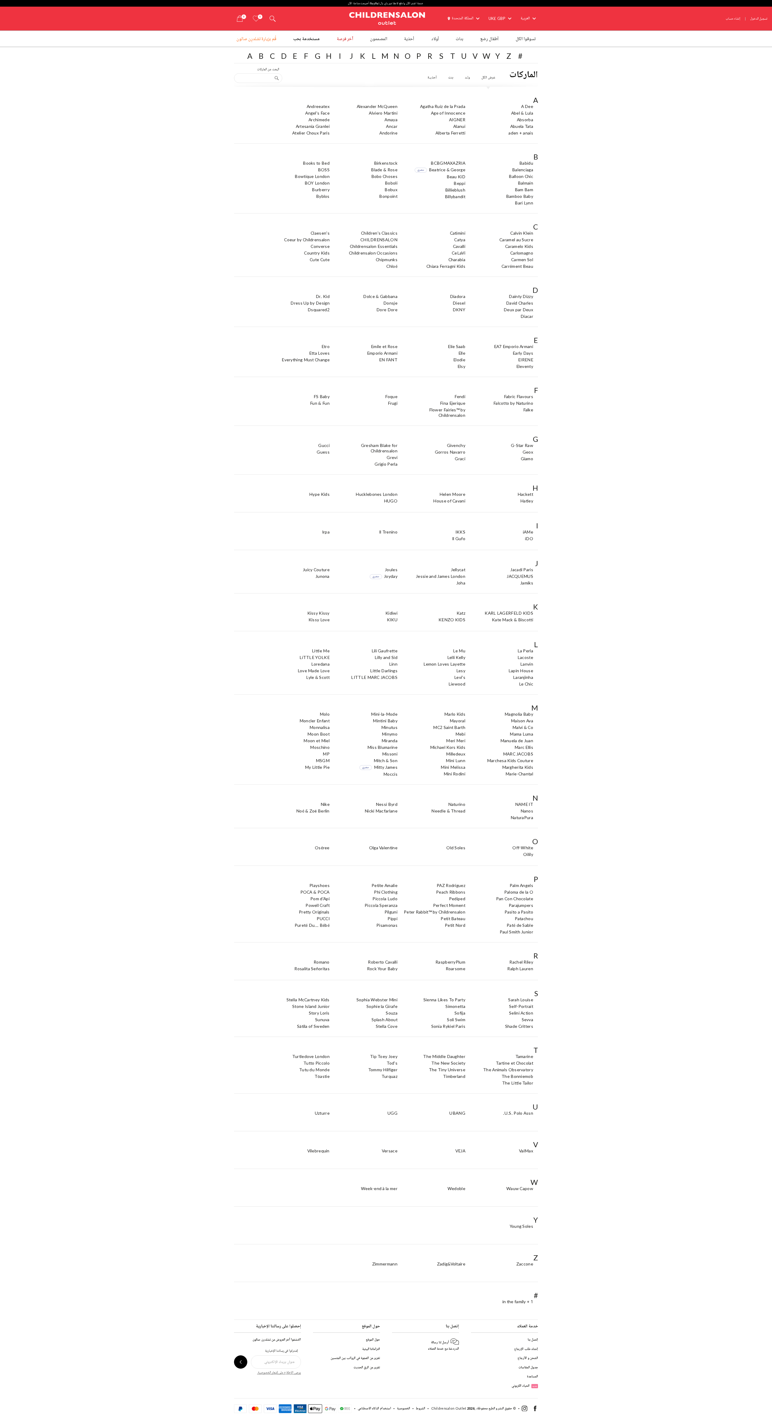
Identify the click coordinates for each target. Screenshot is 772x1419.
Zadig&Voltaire (451, 1264)
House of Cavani (449, 501)
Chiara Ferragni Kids (445, 266)
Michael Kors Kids (447, 747)
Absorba (525, 119)
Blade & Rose (384, 170)
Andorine (388, 133)
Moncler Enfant (314, 721)
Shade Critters (519, 1026)
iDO (529, 538)
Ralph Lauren (520, 968)
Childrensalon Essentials (373, 246)
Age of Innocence (448, 113)
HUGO (390, 501)
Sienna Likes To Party (444, 999)
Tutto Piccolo (316, 1063)
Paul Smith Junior (516, 932)
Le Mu (459, 651)
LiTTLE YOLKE (314, 657)
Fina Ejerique (452, 403)
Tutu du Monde (314, 1069)
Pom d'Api (320, 898)
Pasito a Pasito (519, 912)
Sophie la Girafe (381, 1006)
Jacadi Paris (521, 569)
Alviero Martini (383, 113)
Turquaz (389, 1076)
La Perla (525, 651)
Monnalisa (319, 727)
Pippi (392, 918)
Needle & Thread (448, 811)
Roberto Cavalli (382, 962)
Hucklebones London (376, 494)
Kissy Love (319, 619)
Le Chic (526, 684)
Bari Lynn (524, 203)
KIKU (392, 619)
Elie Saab (456, 346)
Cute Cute (320, 259)
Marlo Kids (454, 714)
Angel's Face (317, 113)
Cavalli (459, 246)
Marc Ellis (523, 747)
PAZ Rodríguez (451, 885)
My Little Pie (317, 767)
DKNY (459, 309)
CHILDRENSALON (378, 239)
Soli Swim (456, 1019)
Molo (325, 714)
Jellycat (458, 569)
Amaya (390, 119)
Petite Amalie (384, 885)
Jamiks (526, 583)
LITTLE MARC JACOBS (374, 677)
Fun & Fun (320, 403)
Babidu (526, 163)
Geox (528, 452)
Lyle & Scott (318, 677)
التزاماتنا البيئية (371, 1349)
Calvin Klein (521, 233)
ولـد (467, 77)
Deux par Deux (518, 309)
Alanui (459, 126)
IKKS (460, 532)
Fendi (459, 396)
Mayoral (457, 721)
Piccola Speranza (381, 905)
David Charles (519, 303)
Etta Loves (319, 353)
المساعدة (532, 1376)
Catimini (457, 233)
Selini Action (521, 1013)
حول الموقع (373, 1339)
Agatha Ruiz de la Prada (442, 106)
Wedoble (456, 1188)
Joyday (384, 576)
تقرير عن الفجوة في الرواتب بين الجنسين (355, 1358)
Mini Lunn (455, 760)
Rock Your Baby (382, 968)
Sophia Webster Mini (376, 999)
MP (326, 754)
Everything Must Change (306, 360)
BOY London (317, 183)
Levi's (459, 677)
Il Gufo (458, 538)
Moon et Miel (316, 740)
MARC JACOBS (518, 754)
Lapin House (520, 670)
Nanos (526, 811)
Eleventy (524, 366)
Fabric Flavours (518, 396)
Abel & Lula (522, 113)
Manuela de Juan (516, 740)
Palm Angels (521, 885)
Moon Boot (318, 734)
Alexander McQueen (377, 106)
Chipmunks (386, 259)
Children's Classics (379, 233)
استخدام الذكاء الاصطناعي (374, 1408)
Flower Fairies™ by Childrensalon (447, 412)
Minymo (389, 734)
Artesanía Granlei (313, 126)
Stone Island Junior (311, 1006)
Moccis (390, 774)
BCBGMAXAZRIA (448, 163)
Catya (459, 239)
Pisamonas (386, 925)
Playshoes (319, 885)
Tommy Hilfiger (382, 1069)
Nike (325, 804)
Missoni (389, 754)
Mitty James (379, 767)
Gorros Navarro (450, 452)
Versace (389, 1151)
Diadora (457, 296)
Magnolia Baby (519, 714)
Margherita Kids (517, 767)
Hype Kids (319, 494)
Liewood (456, 684)
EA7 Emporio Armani (513, 346)
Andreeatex (318, 106)
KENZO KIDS (451, 619)
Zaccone (524, 1264)
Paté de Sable (520, 925)
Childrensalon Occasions (373, 253)
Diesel (459, 303)
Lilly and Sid (386, 657)
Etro (325, 346)
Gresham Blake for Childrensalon (379, 448)
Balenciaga (522, 170)
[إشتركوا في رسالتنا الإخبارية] (240, 1362)
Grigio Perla (386, 464)
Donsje (390, 303)
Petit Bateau (453, 918)
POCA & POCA (315, 892)
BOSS (324, 170)
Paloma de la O (518, 892)
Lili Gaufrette (384, 651)
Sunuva (322, 1019)
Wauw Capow (519, 1188)
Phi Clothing (385, 892)
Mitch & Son (385, 760)
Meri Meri (455, 740)
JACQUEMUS (520, 576)
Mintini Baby (385, 721)
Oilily (528, 854)
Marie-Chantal (519, 774)
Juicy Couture (316, 569)
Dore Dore (386, 309)
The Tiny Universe (447, 1069)
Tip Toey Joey (383, 1056)
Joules (391, 569)
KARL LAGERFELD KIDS (509, 613)
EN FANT (388, 360)
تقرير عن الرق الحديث (366, 1367)
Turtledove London (311, 1056)
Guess (323, 452)
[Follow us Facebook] (535, 1410)
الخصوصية (403, 1408)
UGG (392, 1113)
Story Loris (319, 1013)
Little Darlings (383, 670)
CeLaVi (458, 253)
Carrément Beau (517, 266)
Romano (322, 962)
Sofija (459, 1013)
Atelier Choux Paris (311, 133)
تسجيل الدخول (758, 18)
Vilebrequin (318, 1151)
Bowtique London (312, 176)
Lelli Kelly (456, 657)
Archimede (319, 119)
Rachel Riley (521, 962)
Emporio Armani (382, 353)
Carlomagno (521, 253)
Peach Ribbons (450, 892)
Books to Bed (316, 163)
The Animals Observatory (508, 1069)
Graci (460, 458)
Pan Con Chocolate (514, 898)
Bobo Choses (384, 176)
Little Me (321, 651)
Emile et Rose (384, 346)
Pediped (457, 898)
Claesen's (320, 233)
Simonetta (455, 1006)
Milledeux (455, 754)
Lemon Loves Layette (444, 664)
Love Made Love (314, 670)
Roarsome (455, 968)
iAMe (528, 532)
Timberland (454, 1076)
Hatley (526, 501)
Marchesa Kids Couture (510, 760)
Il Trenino (388, 532)
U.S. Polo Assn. (518, 1113)
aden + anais (520, 133)
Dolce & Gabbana (380, 296)
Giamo (527, 458)
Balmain (525, 183)
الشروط (420, 1408)
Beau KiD (456, 176)
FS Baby (322, 396)
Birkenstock (385, 163)
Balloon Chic (521, 176)
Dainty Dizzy (521, 296)
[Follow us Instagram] (524, 1410)
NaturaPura (522, 817)
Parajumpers (521, 905)
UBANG (457, 1113)
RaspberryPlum (450, 962)
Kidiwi (391, 613)
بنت (450, 77)
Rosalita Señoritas (311, 968)
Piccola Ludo (384, 898)
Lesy (460, 670)
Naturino (456, 804)
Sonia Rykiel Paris (448, 1026)
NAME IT (524, 804)
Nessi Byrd (386, 804)
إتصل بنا (533, 1339)
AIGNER (457, 119)
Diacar (526, 316)
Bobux (390, 189)
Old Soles (455, 847)
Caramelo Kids (519, 246)
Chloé (391, 266)
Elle (461, 353)
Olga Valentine (383, 847)
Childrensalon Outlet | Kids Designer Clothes (387, 17)
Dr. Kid (323, 296)
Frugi (392, 403)
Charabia (456, 259)
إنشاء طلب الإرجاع (526, 1349)
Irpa (326, 532)
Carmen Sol (522, 259)
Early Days (523, 353)
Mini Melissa (453, 767)
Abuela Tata (521, 126)
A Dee (527, 106)
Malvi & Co (522, 727)
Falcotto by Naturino (513, 403)
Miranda (389, 740)
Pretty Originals (314, 912)
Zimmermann (384, 1264)
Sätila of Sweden (313, 1026)
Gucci (324, 445)
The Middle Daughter (444, 1056)
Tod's (392, 1063)
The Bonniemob (517, 1076)
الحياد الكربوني (524, 1385)
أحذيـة (432, 77)
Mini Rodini (454, 774)
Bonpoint (388, 196)
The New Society (448, 1063)
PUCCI (323, 918)
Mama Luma (521, 734)
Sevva (527, 1019)
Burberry (320, 189)
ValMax (526, 1151)
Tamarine (524, 1056)
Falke (528, 410)
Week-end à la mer (379, 1188)
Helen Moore (452, 494)
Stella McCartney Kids (308, 999)
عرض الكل (488, 77)
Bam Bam (524, 189)
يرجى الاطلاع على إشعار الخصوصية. (279, 1372)
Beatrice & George (441, 170)
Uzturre (322, 1113)
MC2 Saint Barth (449, 727)
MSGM (323, 760)
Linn (393, 664)
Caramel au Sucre (516, 239)
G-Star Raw (522, 445)
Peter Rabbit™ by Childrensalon (434, 912)
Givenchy (456, 445)
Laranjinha (523, 677)
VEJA (460, 1151)
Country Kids (317, 253)
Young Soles (521, 1226)
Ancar (391, 126)
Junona (322, 576)
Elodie (459, 360)
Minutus (389, 727)
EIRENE (525, 360)
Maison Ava (522, 721)
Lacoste (525, 657)
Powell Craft (317, 905)
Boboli (391, 183)
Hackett (525, 494)
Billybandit (455, 196)
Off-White (522, 847)
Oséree (322, 847)
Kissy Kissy (318, 613)
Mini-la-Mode (384, 714)
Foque (391, 396)
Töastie (322, 1076)
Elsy (461, 366)
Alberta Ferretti (450, 133)
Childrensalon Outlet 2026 (453, 1408)
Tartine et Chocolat (514, 1063)
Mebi (460, 734)
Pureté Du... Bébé (312, 925)
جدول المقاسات (528, 1367)
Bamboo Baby (519, 196)
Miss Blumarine (382, 747)
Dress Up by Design (309, 303)
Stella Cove (386, 1026)
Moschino (319, 747)
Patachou (524, 918)
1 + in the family (517, 1301)
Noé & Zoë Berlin (313, 811)
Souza (391, 1013)
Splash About (384, 1019)
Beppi (459, 183)
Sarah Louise (520, 999)
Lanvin (526, 664)
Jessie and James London (440, 576)
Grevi (392, 457)
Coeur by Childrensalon (307, 239)
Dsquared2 (319, 309)
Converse (320, 246)
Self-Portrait (521, 1006)
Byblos (323, 196)
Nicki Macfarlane (381, 811)
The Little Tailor (517, 1083)
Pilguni (390, 912)
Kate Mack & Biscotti (512, 619)
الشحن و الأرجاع (527, 1358)
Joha (460, 583)
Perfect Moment (449, 905)
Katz (461, 613)
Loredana (320, 664)
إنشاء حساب (733, 18)
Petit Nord (455, 925)
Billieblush (455, 190)
